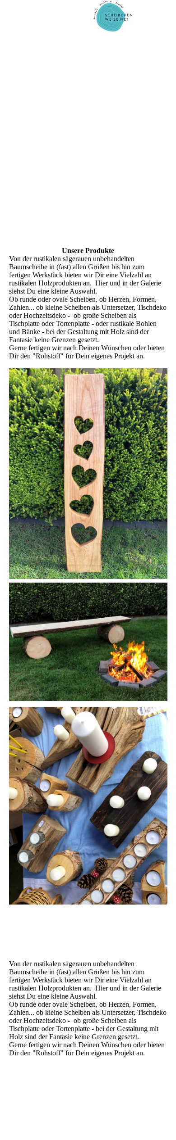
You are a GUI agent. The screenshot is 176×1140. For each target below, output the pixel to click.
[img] (113, 16)
